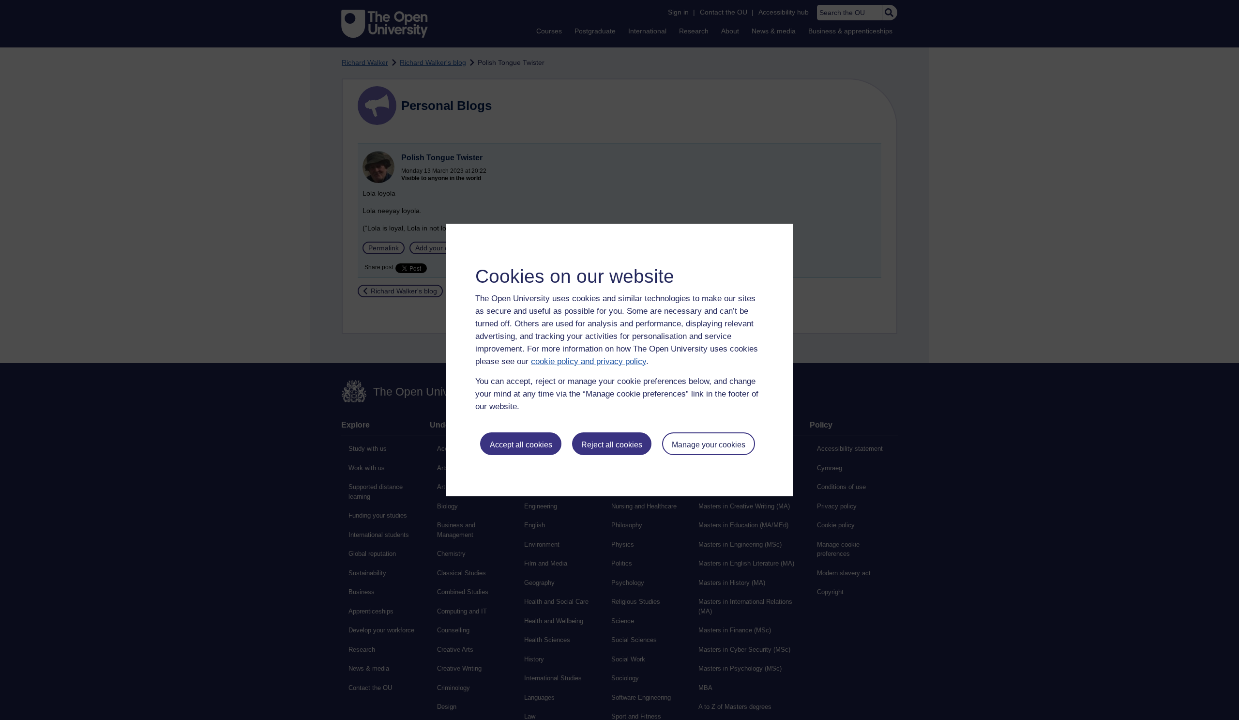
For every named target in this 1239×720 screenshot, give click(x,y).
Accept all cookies (521, 445)
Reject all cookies (611, 445)
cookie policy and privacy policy (588, 361)
